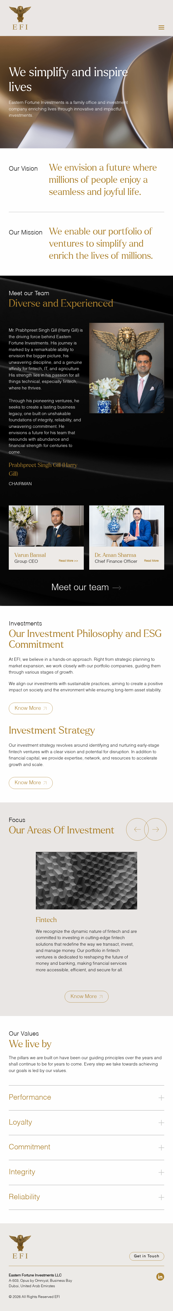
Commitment (29, 1147)
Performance (30, 1097)
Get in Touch (146, 1256)
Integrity (22, 1172)
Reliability (24, 1197)
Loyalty (20, 1122)
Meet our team (81, 587)
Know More (28, 708)
